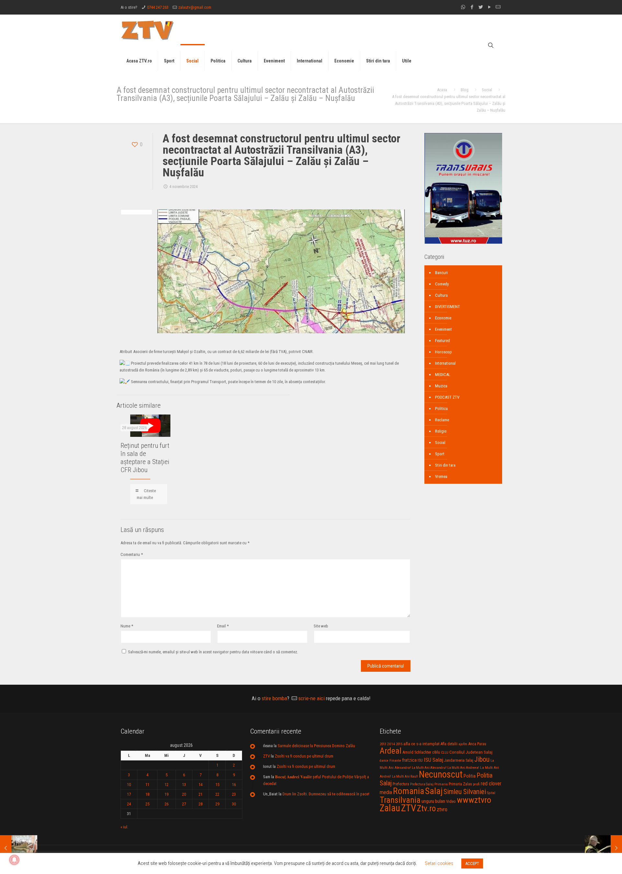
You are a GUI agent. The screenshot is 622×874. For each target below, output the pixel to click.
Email (223, 626)
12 (166, 784)
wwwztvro (474, 800)
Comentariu (132, 554)
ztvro (442, 809)
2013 (383, 744)
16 (234, 784)
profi (476, 784)
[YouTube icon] (489, 7)
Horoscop (443, 351)
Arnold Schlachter (416, 752)
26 (166, 804)
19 (166, 794)
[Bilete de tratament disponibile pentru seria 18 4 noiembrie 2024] (18, 848)
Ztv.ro (426, 808)
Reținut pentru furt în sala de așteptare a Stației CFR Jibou (145, 458)
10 (129, 784)
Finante (395, 760)
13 (184, 784)
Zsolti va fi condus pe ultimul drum (304, 756)
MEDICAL (442, 374)
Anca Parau (477, 743)
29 (217, 804)
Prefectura (401, 784)
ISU (420, 760)
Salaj (434, 791)
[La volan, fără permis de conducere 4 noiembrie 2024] (603, 848)
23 (234, 794)
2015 (399, 744)
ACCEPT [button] (472, 863)
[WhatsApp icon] (463, 7)
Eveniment (443, 329)
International (445, 363)
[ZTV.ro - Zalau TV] (147, 30)
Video (451, 801)
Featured (442, 340)
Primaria (441, 784)
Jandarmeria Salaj (458, 760)
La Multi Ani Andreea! (463, 768)
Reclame (442, 419)
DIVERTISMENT (447, 306)
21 (200, 794)
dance (384, 760)
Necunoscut (441, 774)
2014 (391, 744)
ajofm (462, 744)
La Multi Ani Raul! (405, 776)
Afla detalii (449, 744)
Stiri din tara (445, 465)
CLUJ (444, 752)
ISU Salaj (433, 760)
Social (487, 89)
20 (184, 794)
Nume (127, 626)
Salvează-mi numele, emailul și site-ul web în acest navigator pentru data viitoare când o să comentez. (213, 651)
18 (147, 794)
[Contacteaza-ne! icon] (498, 7)
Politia (470, 776)
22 (217, 794)
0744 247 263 (157, 7)
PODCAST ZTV (447, 397)
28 (200, 804)
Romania (408, 791)
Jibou (482, 759)
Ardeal (390, 751)
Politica (441, 408)
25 (147, 804)
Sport (439, 453)
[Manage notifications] (14, 860)
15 (217, 784)
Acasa (442, 89)
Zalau (390, 807)
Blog (464, 89)
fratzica (409, 760)
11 (147, 784)
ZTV (266, 756)
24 (129, 804)
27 (184, 804)
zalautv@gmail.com (194, 7)
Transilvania (400, 800)
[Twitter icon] (480, 7)
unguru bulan (433, 801)
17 (129, 794)
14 (200, 784)
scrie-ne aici (311, 698)
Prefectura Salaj (421, 784)
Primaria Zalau (460, 784)
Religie (440, 431)
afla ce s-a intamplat (421, 743)
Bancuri (441, 272)
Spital (491, 793)
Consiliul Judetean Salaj (470, 752)
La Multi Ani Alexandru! (429, 768)
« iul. (124, 826)
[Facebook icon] (471, 7)
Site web (321, 626)
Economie (443, 317)
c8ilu (436, 752)
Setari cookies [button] (439, 863)
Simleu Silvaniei (464, 792)
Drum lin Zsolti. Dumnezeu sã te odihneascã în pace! (325, 793)
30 (234, 804)
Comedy (442, 284)
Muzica (441, 385)
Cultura (441, 295)
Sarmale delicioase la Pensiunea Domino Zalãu (316, 745)
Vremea (441, 476)
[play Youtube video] (150, 426)
